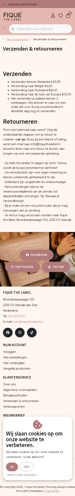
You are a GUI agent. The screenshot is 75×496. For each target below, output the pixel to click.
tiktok (58, 267)
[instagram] (20, 332)
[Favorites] (60, 16)
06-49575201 (17, 316)
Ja (12, 467)
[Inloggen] (53, 16)
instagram (24, 267)
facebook (38, 255)
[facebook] (8, 332)
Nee (27, 467)
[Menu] (4, 28)
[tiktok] (32, 332)
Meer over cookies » (22, 474)
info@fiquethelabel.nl (28, 322)
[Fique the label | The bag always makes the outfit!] (13, 16)
